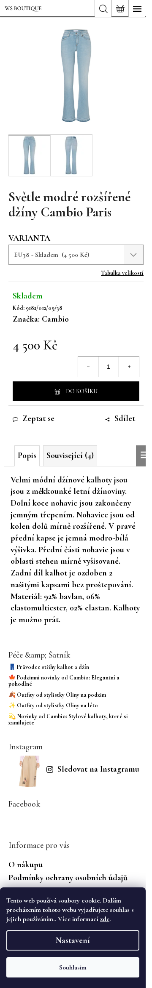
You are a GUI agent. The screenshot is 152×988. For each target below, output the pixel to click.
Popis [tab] (27, 455)
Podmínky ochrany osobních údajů (68, 878)
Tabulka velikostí (122, 273)
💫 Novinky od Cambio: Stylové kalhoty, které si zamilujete (68, 719)
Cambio (55, 319)
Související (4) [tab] (70, 455)
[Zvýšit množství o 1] (129, 367)
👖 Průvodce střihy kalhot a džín (48, 667)
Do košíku (82, 391)
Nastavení (73, 940)
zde (104, 919)
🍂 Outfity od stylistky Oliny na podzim (57, 695)
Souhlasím (73, 967)
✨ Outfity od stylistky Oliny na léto (53, 705)
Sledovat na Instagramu (98, 769)
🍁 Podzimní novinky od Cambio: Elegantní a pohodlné (63, 680)
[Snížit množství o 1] (88, 367)
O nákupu (25, 865)
